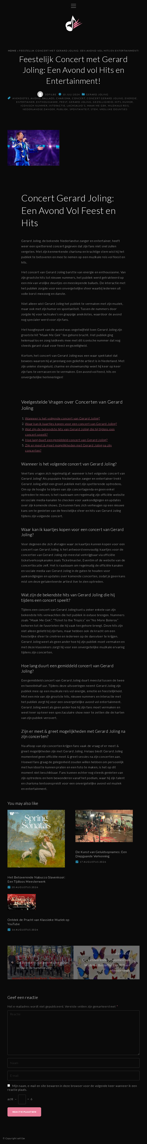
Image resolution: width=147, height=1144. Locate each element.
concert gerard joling (105, 98)
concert (78, 98)
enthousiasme (47, 102)
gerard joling (97, 94)
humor (127, 102)
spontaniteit (79, 109)
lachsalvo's (76, 105)
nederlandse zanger (39, 109)
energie (131, 98)
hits (118, 102)
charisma (63, 98)
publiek (62, 109)
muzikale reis (118, 105)
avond (36, 98)
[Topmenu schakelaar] (73, 6)
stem (94, 109)
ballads (48, 98)
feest (64, 102)
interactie (57, 105)
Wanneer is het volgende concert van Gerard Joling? (62, 418)
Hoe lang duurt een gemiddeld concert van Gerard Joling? (66, 440)
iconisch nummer (34, 105)
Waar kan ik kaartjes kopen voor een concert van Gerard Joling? (71, 423)
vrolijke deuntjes (113, 109)
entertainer (25, 102)
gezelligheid (103, 102)
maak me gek (97, 105)
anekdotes (20, 98)
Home (12, 50)
